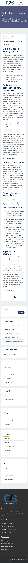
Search (6, 310)
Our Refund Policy (7, 532)
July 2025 (7, 371)
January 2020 (8, 382)
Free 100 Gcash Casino (9, 158)
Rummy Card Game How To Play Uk (12, 207)
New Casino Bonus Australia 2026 (14, 341)
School (6, 395)
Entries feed (8, 472)
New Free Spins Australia (11, 333)
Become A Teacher (7, 546)
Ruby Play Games (7, 290)
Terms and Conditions (8, 544)
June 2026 (7, 367)
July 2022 (7, 379)
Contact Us (5, 549)
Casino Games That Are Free (12, 326)
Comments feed (9, 475)
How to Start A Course (8, 526)
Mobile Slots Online (10, 330)
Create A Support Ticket (9, 529)
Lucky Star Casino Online (11, 337)
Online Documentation (8, 523)
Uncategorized (9, 399)
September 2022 (9, 375)
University (7, 403)
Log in (6, 468)
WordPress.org (9, 479)
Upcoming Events (7, 541)
